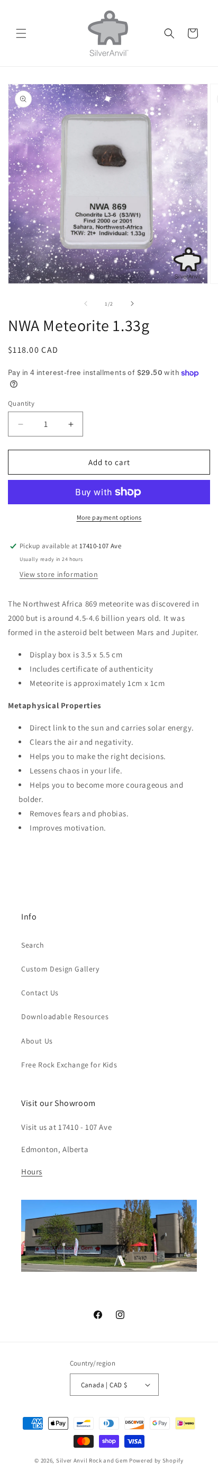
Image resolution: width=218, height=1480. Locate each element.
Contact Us (40, 992)
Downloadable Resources (64, 1016)
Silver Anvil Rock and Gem (92, 1460)
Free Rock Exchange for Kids (69, 1064)
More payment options (109, 517)
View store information (59, 574)
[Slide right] (132, 303)
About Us (37, 1041)
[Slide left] (85, 303)
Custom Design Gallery (60, 969)
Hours (31, 1171)
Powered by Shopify (156, 1460)
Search (32, 945)
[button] (21, 33)
